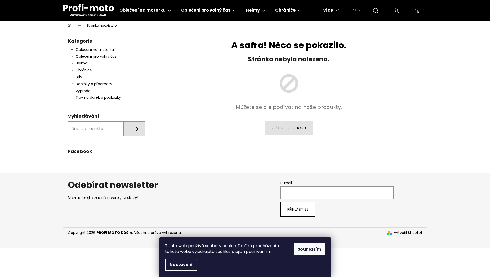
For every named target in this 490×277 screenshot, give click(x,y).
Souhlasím (309, 249)
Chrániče (84, 70)
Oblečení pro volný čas (96, 56)
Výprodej (83, 90)
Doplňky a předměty (94, 83)
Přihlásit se (297, 209)
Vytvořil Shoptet (408, 232)
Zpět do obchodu (289, 128)
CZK (354, 10)
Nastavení (181, 265)
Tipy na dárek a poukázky (98, 97)
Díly (79, 77)
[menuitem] (145, 10)
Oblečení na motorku (95, 49)
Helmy (81, 63)
